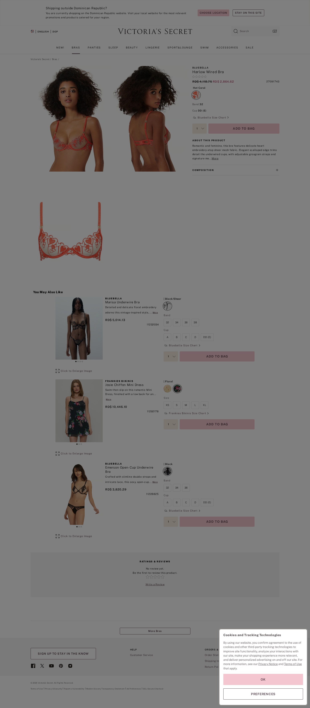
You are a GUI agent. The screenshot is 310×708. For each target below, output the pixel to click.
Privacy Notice (268, 664)
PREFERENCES (263, 694)
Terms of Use (293, 664)
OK (263, 679)
